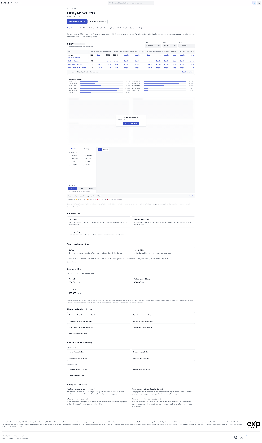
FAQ (140, 28)
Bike (82, 188)
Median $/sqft (124, 51)
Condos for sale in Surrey (141, 358)
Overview (70, 28)
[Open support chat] (254, 3)
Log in (99, 55)
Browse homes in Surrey (77, 21)
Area (69, 51)
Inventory (165, 51)
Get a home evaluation (98, 21)
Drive (91, 188)
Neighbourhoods (122, 28)
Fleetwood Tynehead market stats (80, 321)
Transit (99, 28)
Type (146, 42)
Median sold (107, 51)
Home (3, 438)
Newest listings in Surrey (141, 369)
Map (84, 28)
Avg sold (115, 51)
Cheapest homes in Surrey (78, 369)
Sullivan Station (73, 61)
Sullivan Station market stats (143, 327)
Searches (133, 28)
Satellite (105, 149)
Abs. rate (182, 51)
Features (92, 28)
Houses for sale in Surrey (141, 352)
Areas (21, 3)
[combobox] (131, 3)
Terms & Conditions (22, 438)
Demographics (109, 28)
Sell (16, 3)
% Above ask (98, 51)
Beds (164, 42)
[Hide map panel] (95, 149)
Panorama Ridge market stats (143, 321)
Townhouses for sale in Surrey (79, 358)
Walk (72, 188)
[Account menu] (259, 3)
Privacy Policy (11, 438)
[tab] (73, 149)
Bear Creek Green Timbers (77, 67)
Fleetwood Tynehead (75, 64)
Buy (12, 3)
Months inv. (173, 51)
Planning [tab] (86, 149)
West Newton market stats (78, 334)
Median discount (146, 51)
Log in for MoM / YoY (74, 57)
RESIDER (5, 3)
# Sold (91, 51)
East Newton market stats (142, 315)
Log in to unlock (187, 72)
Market (78, 28)
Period (180, 42)
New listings (190, 51)
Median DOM (157, 51)
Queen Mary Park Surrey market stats (81, 327)
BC (68, 8)
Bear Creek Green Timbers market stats (82, 315)
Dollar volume (134, 51)
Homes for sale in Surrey (77, 352)
